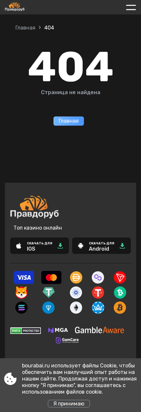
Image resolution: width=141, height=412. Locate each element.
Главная (25, 28)
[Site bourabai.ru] (29, 7)
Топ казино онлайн (37, 228)
